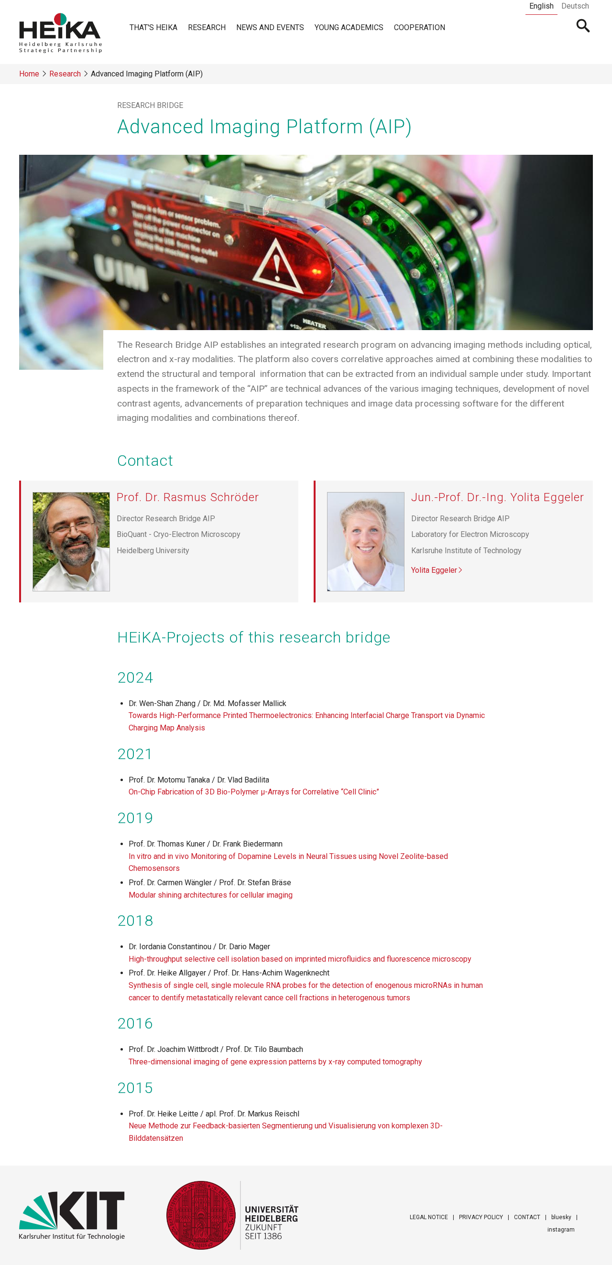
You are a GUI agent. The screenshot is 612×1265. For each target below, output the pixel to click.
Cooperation (419, 27)
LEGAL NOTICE (429, 1217)
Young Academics (349, 27)
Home (29, 73)
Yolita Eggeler (434, 570)
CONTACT (527, 1217)
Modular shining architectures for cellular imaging (211, 895)
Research (207, 27)
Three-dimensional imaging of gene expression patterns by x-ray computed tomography (275, 1061)
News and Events (270, 27)
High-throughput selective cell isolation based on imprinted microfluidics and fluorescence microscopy (300, 959)
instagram (561, 1229)
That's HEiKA (153, 27)
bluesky (561, 1217)
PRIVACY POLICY (481, 1217)
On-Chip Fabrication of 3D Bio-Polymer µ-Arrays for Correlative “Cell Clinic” (254, 791)
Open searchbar (583, 27)
